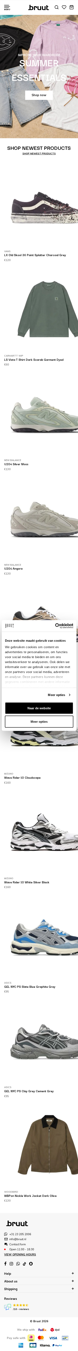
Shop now (39, 95)
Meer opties (56, 695)
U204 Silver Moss (16, 464)
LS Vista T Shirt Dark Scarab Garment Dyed (33, 359)
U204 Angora (13, 568)
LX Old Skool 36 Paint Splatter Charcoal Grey (35, 255)
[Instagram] (11, 1264)
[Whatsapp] (18, 1264)
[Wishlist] (64, 7)
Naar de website (39, 708)
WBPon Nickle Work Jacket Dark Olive (30, 1195)
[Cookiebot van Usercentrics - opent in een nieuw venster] (55, 626)
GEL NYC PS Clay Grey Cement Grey (29, 1091)
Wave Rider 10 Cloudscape (22, 777)
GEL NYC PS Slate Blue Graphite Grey (29, 986)
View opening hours (20, 1254)
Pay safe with (16, 1338)
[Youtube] (24, 1264)
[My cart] (71, 7)
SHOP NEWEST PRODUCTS (39, 153)
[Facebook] (5, 1264)
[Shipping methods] (43, 1329)
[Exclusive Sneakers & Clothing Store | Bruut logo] (39, 7)
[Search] (56, 7)
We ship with (26, 1329)
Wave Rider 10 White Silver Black (26, 882)
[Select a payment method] (31, 1338)
